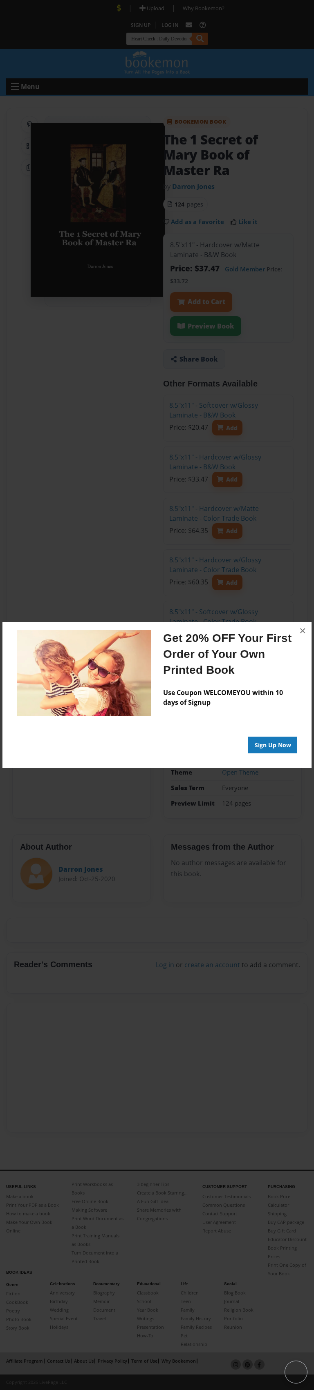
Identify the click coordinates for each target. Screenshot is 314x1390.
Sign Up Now (273, 745)
